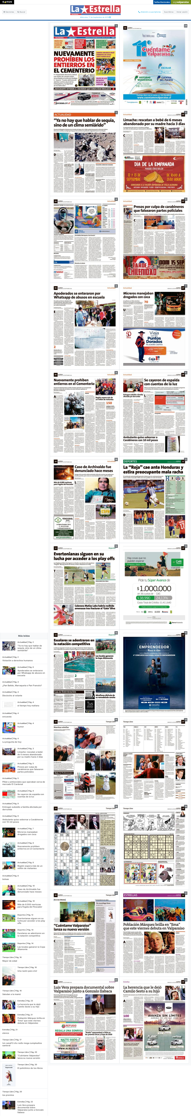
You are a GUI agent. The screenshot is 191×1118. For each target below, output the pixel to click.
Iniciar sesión (182, 12)
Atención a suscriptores (150, 12)
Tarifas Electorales (162, 2)
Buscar (22, 12)
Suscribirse (168, 12)
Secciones (9, 12)
